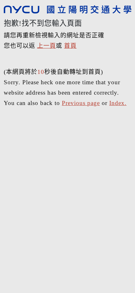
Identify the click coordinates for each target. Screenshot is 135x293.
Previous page (81, 103)
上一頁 (46, 45)
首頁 (70, 45)
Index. (118, 103)
